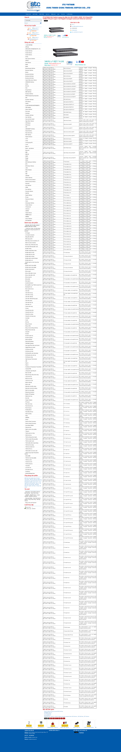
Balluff (26, 64)
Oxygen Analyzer (28, 400)
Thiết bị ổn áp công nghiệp (30, 457)
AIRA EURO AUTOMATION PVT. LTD (32, 48)
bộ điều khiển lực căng (29, 254)
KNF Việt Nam (28, 134)
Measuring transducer (29, 392)
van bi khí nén (28, 467)
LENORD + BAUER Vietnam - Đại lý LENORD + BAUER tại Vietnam (32, 495)
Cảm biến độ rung (29, 292)
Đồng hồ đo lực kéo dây (30, 329)
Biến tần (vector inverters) (30, 242)
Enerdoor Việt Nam (29, 93)
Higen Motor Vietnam (29, 121)
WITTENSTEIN (28, 220)
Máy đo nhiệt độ (28, 382)
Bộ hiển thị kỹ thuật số (29, 269)
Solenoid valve (28, 427)
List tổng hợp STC (29, 142)
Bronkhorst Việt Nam (29, 74)
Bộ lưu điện (27, 279)
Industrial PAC (28, 368)
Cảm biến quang (28, 300)
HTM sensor (27, 125)
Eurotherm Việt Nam (29, 99)
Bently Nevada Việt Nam (30, 68)
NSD (26, 171)
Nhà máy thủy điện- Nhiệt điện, (33, 484)
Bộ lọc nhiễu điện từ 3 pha (30, 273)
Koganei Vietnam (28, 136)
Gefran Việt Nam (28, 109)
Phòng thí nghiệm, (28, 485)
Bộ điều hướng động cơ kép (30, 250)
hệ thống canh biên (29, 349)
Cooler (26, 320)
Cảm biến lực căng (29, 294)
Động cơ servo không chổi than (31, 327)
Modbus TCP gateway (29, 394)
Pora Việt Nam (28, 189)
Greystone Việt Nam (29, 115)
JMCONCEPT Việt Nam (30, 128)
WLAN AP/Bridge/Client (30, 473)
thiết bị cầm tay (28, 435)
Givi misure (27, 111)
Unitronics (27, 208)
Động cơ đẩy (28, 325)
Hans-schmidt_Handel (29, 119)
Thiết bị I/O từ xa (28, 448)
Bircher (26, 72)
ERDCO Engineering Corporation (32, 95)
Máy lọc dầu (27, 384)
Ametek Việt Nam (28, 50)
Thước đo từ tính (28, 461)
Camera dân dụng (29, 306)
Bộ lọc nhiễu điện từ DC (30, 275)
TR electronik (28, 206)
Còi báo (27, 308)
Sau (64, 718)
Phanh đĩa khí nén (29, 405)
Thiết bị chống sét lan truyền (31, 437)
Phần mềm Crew (28, 404)
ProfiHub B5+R (28, 409)
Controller (27, 318)
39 (61, 718)
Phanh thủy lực (28, 407)
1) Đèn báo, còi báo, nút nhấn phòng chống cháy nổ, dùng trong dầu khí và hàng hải (32, 230)
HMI (26, 361)
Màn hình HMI (28, 372)
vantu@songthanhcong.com (34, 29)
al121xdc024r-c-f (47, 715)
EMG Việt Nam (28, 91)
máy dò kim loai (28, 376)
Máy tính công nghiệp (29, 390)
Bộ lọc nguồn (28, 271)
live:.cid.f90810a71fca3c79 (77, 32)
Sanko (26, 201)
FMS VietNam (28, 107)
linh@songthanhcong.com (33, 39)
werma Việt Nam (28, 218)
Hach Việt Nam (28, 117)
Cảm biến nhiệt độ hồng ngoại (31, 298)
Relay (26, 415)
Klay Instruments (28, 132)
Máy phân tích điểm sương (30, 386)
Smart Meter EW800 (29, 425)
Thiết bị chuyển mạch (29, 441)
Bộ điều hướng (28, 248)
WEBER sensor (28, 214)
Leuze (26, 138)
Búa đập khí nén (28, 286)
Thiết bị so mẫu (28, 459)
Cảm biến (27, 290)
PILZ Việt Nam (28, 185)
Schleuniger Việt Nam (29, 203)
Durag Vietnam (28, 89)
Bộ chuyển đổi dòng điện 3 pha (31, 246)
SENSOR (27, 417)
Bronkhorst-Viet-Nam (29, 78)
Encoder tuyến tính (29, 335)
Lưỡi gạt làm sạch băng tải (30, 370)
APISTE (27, 60)
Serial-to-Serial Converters (30, 423)
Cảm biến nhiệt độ (29, 296)
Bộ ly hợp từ (27, 281)
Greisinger (27, 113)
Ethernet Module (28, 339)
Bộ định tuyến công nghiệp (30, 265)
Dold (26, 87)
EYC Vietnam (28, 101)
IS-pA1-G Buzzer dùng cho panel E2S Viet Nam (53, 711)
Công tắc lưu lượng (29, 314)
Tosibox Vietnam (28, 205)
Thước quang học (29, 463)
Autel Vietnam (28, 62)
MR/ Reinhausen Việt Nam (30, 162)
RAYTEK (27, 193)
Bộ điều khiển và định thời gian (31, 258)
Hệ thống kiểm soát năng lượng (31, 353)
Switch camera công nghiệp (30, 429)
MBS (26, 152)
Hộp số (26, 363)
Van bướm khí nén (29, 469)
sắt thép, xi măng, (36, 485)
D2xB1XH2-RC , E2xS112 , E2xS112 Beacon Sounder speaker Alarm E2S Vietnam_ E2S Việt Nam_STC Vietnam (66, 716)
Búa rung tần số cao (29, 288)
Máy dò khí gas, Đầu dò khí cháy (32, 374)
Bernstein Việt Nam (29, 70)
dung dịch (27, 331)
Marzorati (27, 150)
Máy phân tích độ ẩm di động (31, 388)
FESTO (26, 103)
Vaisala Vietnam (28, 212)
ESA (26, 97)
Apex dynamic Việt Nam (30, 58)
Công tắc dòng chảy (29, 310)
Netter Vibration (28, 169)
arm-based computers (29, 234)
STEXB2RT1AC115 (48, 712)
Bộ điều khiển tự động (29, 256)
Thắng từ (27, 431)
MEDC (26, 156)
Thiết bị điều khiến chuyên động (31, 443)
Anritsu (26, 56)
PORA (26, 187)
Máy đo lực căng (28, 378)
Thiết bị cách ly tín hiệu (30, 433)
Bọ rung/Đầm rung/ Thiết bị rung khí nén (33, 285)
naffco (26, 167)
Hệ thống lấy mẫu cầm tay (30, 355)
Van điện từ (27, 471)
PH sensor (27, 402)
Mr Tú (73, 24)
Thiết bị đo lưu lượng (29, 444)
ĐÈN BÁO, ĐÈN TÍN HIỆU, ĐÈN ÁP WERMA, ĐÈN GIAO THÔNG (32, 226)
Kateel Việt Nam (28, 130)
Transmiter (27, 465)
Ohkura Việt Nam (28, 177)
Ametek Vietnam (28, 52)
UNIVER (27, 210)
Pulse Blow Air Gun (29, 411)
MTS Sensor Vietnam (29, 166)
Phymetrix (27, 183)
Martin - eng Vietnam (29, 148)
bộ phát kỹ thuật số (29, 283)
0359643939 (74, 30)
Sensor (26, 419)
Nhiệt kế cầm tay (28, 396)
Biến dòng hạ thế (28, 238)
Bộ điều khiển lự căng (29, 252)
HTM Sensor (28, 123)
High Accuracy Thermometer (31, 359)
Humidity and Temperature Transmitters (33, 366)
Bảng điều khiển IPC (29, 236)
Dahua (26, 84)
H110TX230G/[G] (47, 713)
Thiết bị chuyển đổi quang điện (31, 439)
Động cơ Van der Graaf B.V (30, 502)
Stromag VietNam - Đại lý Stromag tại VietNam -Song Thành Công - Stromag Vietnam (32, 499)
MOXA (26, 160)
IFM (26, 126)
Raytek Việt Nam (28, 195)
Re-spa (26, 197)
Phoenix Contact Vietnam (30, 179)
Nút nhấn (27, 398)
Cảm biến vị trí (28, 304)
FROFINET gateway (29, 343)
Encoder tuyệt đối (28, 337)
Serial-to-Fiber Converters (30, 421)
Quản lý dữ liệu (28, 413)
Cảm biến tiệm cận (29, 302)
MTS (26, 164)
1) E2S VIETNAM (28, 45)
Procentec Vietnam (29, 191)
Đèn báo (27, 86)
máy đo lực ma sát (29, 380)
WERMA (27, 216)
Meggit (26, 158)
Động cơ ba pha (28, 324)
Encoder (27, 333)
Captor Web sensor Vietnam (31, 80)
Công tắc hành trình (29, 312)
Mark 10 (27, 146)
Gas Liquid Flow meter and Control (32, 345)
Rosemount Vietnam (29, 199)
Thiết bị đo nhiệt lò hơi (29, 446)
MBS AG (27, 154)
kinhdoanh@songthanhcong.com (33, 34)
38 (59, 718)
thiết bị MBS (27, 455)
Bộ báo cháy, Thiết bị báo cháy (31, 244)
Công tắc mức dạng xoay (30, 316)
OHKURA (27, 175)
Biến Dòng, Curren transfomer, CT (32, 240)
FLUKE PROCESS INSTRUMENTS (32, 105)
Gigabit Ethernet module (30, 347)
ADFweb (27, 47)
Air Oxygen (27, 233)
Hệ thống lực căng (29, 357)
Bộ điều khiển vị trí (29, 260)
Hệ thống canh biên (29, 351)
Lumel (26, 144)
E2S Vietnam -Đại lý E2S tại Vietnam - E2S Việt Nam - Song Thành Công (33, 492)
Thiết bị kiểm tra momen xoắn (31, 450)
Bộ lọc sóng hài (28, 277)
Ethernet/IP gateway (29, 341)
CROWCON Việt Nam (29, 82)
